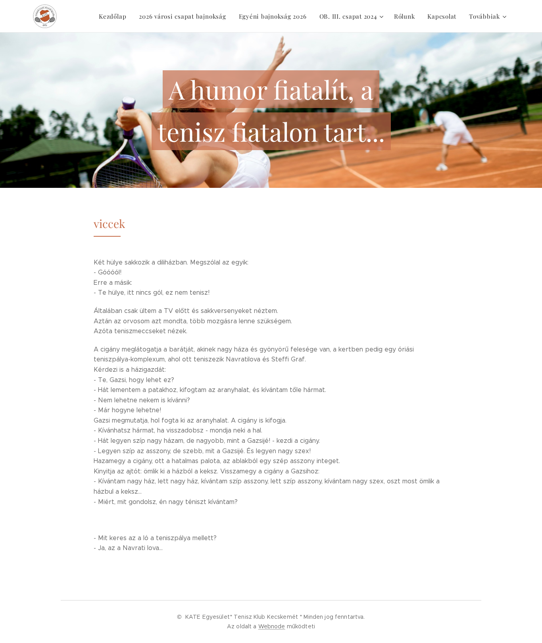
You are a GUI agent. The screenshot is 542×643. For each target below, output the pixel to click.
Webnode (271, 626)
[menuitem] (115, 16)
